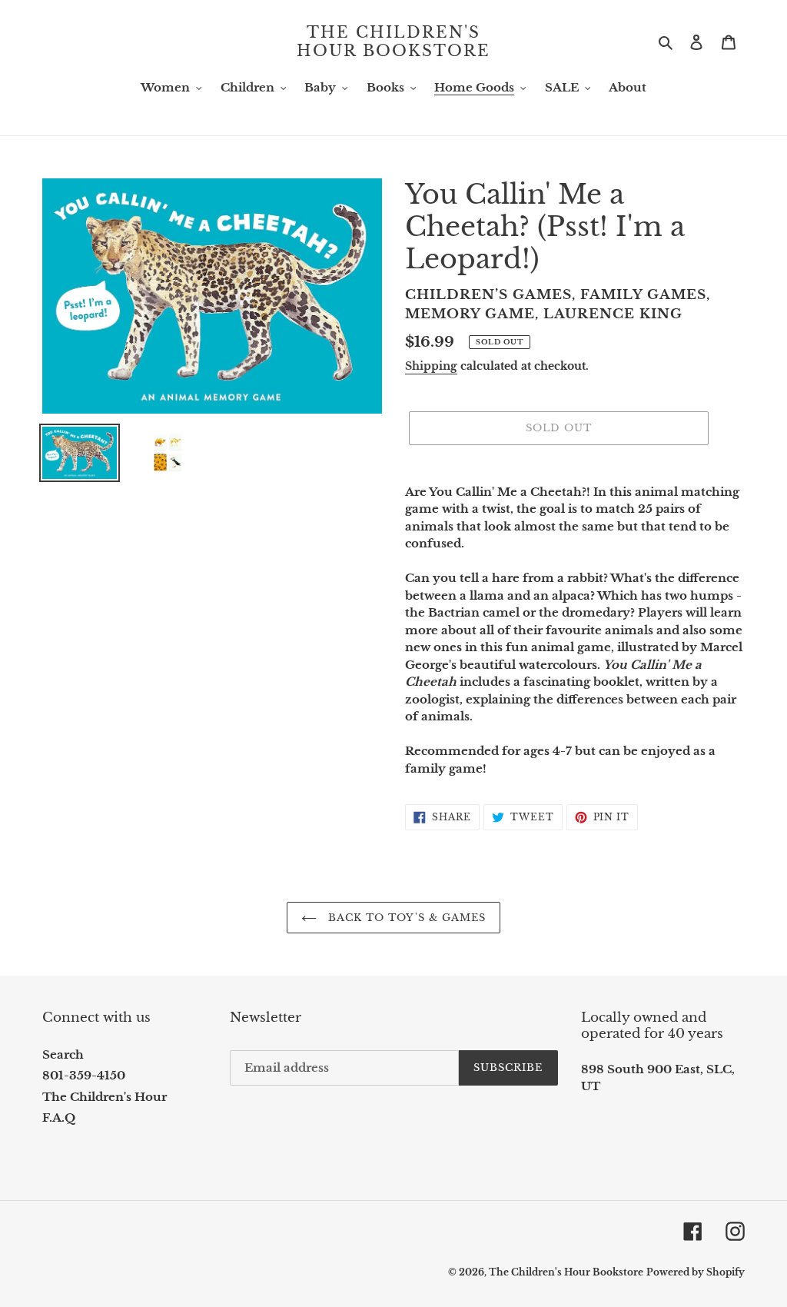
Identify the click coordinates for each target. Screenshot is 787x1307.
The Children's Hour (104, 1096)
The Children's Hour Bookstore (393, 41)
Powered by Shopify (695, 1272)
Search (63, 1054)
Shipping (431, 366)
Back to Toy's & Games (405, 917)
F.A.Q (58, 1117)
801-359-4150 (83, 1075)
